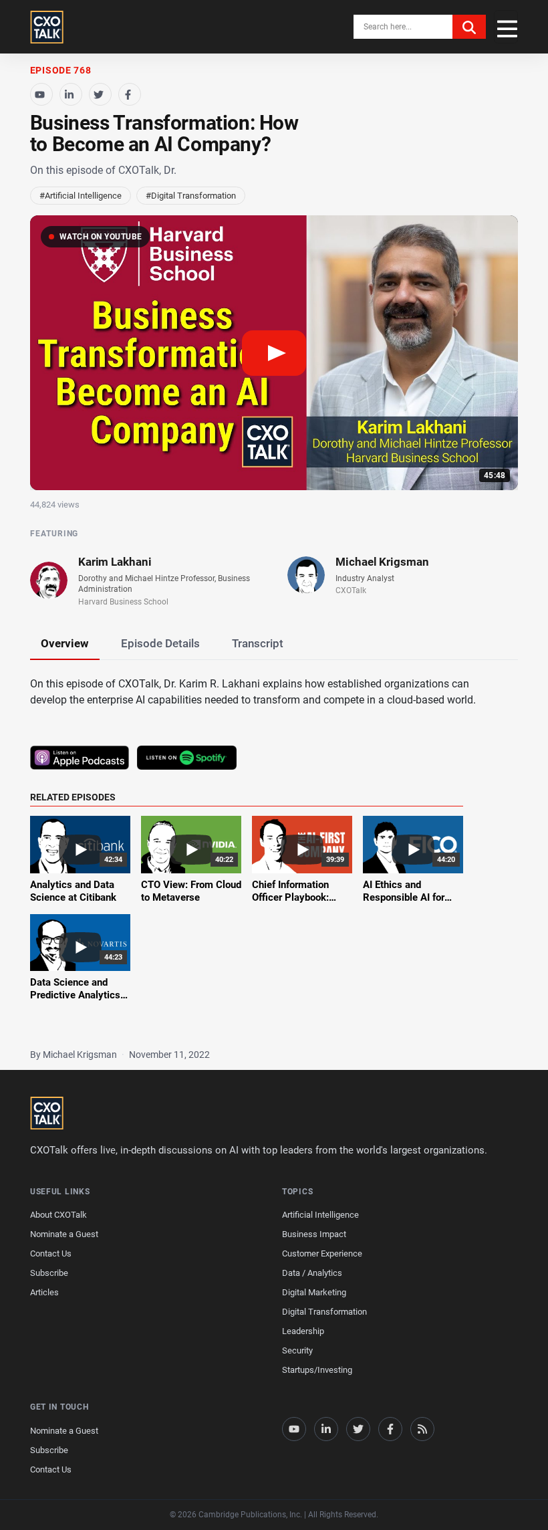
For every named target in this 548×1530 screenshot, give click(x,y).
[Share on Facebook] (129, 94)
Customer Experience (322, 1253)
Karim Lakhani (115, 561)
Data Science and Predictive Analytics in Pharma (75, 995)
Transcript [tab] (257, 643)
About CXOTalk (58, 1215)
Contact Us (51, 1253)
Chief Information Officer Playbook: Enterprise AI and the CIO (298, 904)
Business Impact (314, 1234)
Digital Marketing (314, 1292)
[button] (274, 352)
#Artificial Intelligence (80, 196)
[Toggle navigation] (506, 26)
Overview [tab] (65, 643)
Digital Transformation (324, 1312)
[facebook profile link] (390, 1429)
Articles (44, 1292)
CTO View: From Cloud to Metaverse (191, 891)
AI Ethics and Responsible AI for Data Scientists (403, 898)
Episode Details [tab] (160, 643)
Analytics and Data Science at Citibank (73, 891)
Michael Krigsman (382, 561)
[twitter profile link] (358, 1429)
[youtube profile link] (294, 1429)
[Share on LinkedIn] (70, 94)
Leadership (303, 1331)
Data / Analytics (312, 1273)
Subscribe (49, 1273)
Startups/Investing (317, 1370)
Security (297, 1350)
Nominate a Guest (64, 1234)
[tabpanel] (274, 847)
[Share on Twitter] (100, 94)
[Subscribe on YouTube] (41, 94)
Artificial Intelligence (320, 1215)
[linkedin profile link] (326, 1429)
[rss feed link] (422, 1429)
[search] (469, 27)
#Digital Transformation (191, 196)
